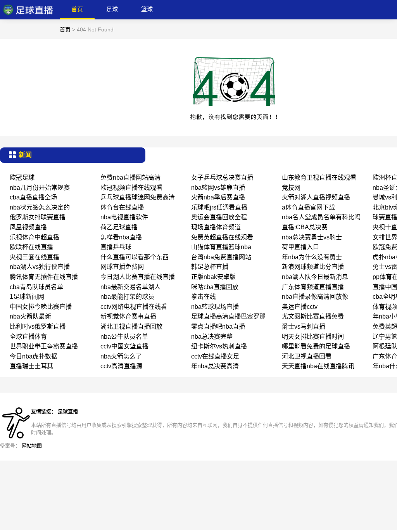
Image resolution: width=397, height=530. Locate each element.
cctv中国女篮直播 (124, 346)
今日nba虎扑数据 (33, 356)
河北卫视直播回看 (306, 356)
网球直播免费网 (122, 266)
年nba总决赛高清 (215, 366)
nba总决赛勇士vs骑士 (312, 237)
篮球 (147, 9)
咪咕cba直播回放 (214, 287)
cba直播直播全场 (33, 197)
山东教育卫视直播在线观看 (319, 177)
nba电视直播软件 (124, 217)
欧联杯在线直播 (31, 247)
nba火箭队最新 (30, 316)
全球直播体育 (28, 336)
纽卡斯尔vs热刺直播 (219, 346)
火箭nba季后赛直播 (218, 197)
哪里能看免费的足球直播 (316, 346)
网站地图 (32, 446)
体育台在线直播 (122, 207)
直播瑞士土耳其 (31, 366)
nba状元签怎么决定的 (40, 207)
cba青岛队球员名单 (36, 287)
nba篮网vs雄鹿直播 (218, 187)
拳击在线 (203, 296)
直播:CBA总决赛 (305, 227)
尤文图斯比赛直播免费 (313, 316)
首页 (77, 9)
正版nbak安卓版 (213, 277)
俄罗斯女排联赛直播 (38, 217)
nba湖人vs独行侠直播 (40, 266)
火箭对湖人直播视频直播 (316, 197)
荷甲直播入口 (300, 247)
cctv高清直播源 (121, 366)
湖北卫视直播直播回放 (131, 326)
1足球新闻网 (27, 296)
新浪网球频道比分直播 (313, 266)
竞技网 (291, 187)
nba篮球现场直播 (215, 306)
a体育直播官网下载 (308, 207)
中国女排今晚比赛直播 (41, 306)
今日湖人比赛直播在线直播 (137, 277)
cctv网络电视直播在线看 (133, 306)
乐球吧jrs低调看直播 (219, 207)
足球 (112, 9)
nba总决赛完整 (212, 336)
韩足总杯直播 (209, 266)
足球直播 (68, 411)
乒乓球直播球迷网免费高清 (137, 197)
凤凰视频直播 (28, 227)
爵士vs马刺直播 (303, 326)
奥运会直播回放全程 (219, 217)
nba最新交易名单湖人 (130, 287)
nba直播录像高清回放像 (315, 296)
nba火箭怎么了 (121, 356)
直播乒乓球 (115, 247)
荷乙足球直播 (119, 227)
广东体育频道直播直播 (313, 287)
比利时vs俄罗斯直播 (38, 326)
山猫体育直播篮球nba (221, 247)
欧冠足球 (22, 177)
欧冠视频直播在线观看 (131, 187)
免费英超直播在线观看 (222, 237)
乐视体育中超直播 (34, 237)
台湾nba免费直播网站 (221, 257)
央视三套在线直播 (34, 257)
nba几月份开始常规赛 (40, 187)
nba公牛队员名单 (124, 336)
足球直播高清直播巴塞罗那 (228, 316)
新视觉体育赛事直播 (128, 316)
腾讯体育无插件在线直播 (44, 277)
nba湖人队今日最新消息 (315, 277)
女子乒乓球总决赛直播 (222, 177)
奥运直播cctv (300, 306)
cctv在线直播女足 (215, 356)
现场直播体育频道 (216, 227)
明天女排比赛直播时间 (313, 336)
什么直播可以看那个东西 (134, 257)
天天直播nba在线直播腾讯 (318, 366)
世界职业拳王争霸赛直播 (44, 346)
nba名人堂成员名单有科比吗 (321, 217)
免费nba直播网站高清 (130, 177)
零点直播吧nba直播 (218, 326)
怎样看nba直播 (121, 237)
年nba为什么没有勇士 (312, 257)
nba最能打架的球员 (127, 296)
